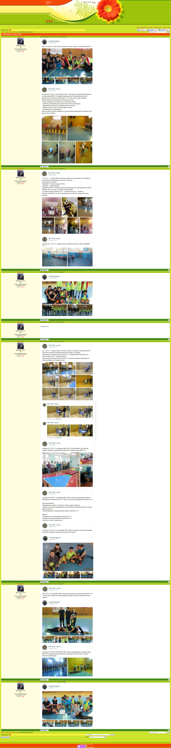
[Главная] (47, 20)
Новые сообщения (141, 27)
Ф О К (17, 32)
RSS (94, 3)
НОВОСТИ (8, 32)
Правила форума (157, 27)
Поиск (164, 27)
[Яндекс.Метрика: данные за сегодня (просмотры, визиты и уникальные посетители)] (89, 746)
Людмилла (20, 36)
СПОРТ (12, 32)
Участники (149, 27)
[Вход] (52, 20)
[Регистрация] (49, 20)
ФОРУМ (2, 32)
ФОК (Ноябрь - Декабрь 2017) (26, 32)
